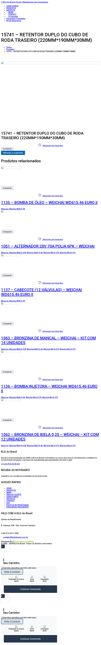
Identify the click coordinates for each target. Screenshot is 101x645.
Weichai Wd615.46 (17, 209)
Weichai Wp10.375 (67, 253)
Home (9, 47)
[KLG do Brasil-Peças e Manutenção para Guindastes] (24, 2)
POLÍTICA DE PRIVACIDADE (17, 505)
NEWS (8, 492)
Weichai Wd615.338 (17, 253)
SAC (8, 503)
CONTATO (10, 501)
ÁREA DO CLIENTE (13, 494)
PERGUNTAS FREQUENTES (17, 507)
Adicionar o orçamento (13, 153)
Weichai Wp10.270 (51, 253)
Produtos (10, 49)
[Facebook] (2, 539)
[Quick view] (2, 191)
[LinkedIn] (4, 539)
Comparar (7, 149)
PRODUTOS (11, 490)
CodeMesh (29, 541)
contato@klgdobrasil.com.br (15, 537)
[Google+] (6, 539)
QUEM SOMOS (12, 497)
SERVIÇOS (10, 499)
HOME (9, 488)
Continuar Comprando (30, 589)
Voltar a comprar (12, 572)
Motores (4, 209)
